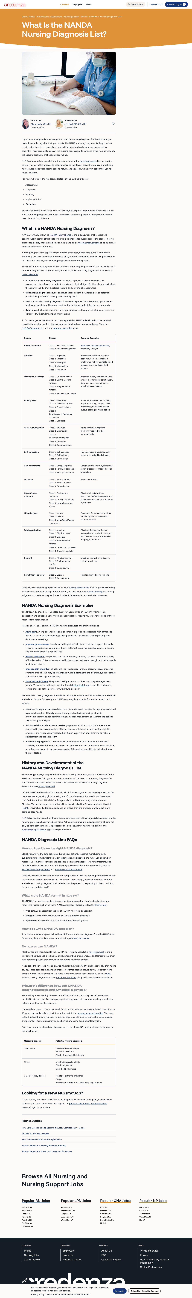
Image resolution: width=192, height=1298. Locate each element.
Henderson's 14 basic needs (68, 869)
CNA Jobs (122, 1200)
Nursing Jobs (31, 1255)
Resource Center (72, 1259)
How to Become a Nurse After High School (42, 1139)
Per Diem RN (27, 1223)
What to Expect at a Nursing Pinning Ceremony (44, 1145)
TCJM (25, 807)
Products (68, 1255)
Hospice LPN (66, 1214)
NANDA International (60, 234)
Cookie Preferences (151, 1267)
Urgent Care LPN (67, 1217)
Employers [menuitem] (77, 4)
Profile (27, 1250)
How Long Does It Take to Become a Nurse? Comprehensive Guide (53, 1127)
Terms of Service (149, 1250)
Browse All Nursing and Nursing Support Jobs (55, 1180)
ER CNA (103, 1223)
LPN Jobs (82, 1200)
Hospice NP (144, 1207)
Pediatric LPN (66, 1207)
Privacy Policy (37, 1294)
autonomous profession (34, 829)
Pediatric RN (27, 1220)
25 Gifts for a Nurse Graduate (35, 1133)
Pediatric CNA (105, 1210)
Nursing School (71, 16)
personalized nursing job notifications (88, 1103)
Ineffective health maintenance (95, 345)
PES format (100, 904)
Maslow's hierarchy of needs (36, 869)
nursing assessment (79, 587)
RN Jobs (42, 1200)
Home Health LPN (68, 1210)
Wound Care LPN (67, 1220)
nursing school (96, 951)
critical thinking (94, 591)
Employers (68, 1250)
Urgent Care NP (145, 1217)
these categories (30, 274)
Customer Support (111, 1259)
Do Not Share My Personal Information (154, 1261)
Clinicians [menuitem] (64, 4)
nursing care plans (79, 938)
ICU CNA (103, 1207)
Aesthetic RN (27, 1207)
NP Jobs (159, 1200)
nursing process (88, 161)
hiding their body (80, 685)
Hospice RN (26, 1214)
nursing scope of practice (90, 1013)
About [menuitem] (88, 4)
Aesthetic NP (144, 1214)
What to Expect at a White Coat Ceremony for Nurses (47, 1151)
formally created (46, 786)
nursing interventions (88, 242)
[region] (69, 457)
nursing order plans (66, 977)
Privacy (144, 1255)
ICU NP (142, 1220)
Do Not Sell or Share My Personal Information (68, 1294)
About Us (106, 1250)
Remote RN (26, 1217)
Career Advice (28, 16)
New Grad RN (27, 1210)
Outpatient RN (27, 1226)
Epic (108, 973)
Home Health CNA (107, 1220)
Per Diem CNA (105, 1214)
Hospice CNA (105, 1217)
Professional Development (49, 16)
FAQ (103, 1255)
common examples (62, 328)
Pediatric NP (144, 1210)
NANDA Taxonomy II (32, 328)
